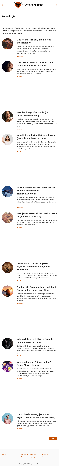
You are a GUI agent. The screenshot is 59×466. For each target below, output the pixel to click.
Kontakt (4, 454)
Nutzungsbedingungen (28, 457)
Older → (53, 438)
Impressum (44, 454)
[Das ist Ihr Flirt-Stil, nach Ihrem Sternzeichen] (7, 43)
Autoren (43, 457)
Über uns (5, 457)
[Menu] (2, 5)
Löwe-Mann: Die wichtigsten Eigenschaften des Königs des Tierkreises (33, 266)
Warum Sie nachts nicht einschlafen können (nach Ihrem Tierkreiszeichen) (36, 190)
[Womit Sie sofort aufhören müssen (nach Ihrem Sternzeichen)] (7, 139)
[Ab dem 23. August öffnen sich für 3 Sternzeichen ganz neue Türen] (7, 291)
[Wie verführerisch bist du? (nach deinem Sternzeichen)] (7, 343)
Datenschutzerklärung (28, 454)
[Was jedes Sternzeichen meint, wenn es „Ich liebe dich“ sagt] (7, 217)
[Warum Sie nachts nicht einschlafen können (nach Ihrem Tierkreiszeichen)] (7, 191)
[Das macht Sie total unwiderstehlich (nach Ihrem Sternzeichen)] (7, 66)
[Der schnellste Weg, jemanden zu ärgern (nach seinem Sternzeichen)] (7, 418)
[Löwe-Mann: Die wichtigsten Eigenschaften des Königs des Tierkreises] (7, 267)
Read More (20, 56)
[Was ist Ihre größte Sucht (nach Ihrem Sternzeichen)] (7, 116)
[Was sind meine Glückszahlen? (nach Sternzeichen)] (7, 366)
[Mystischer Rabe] (29, 5)
